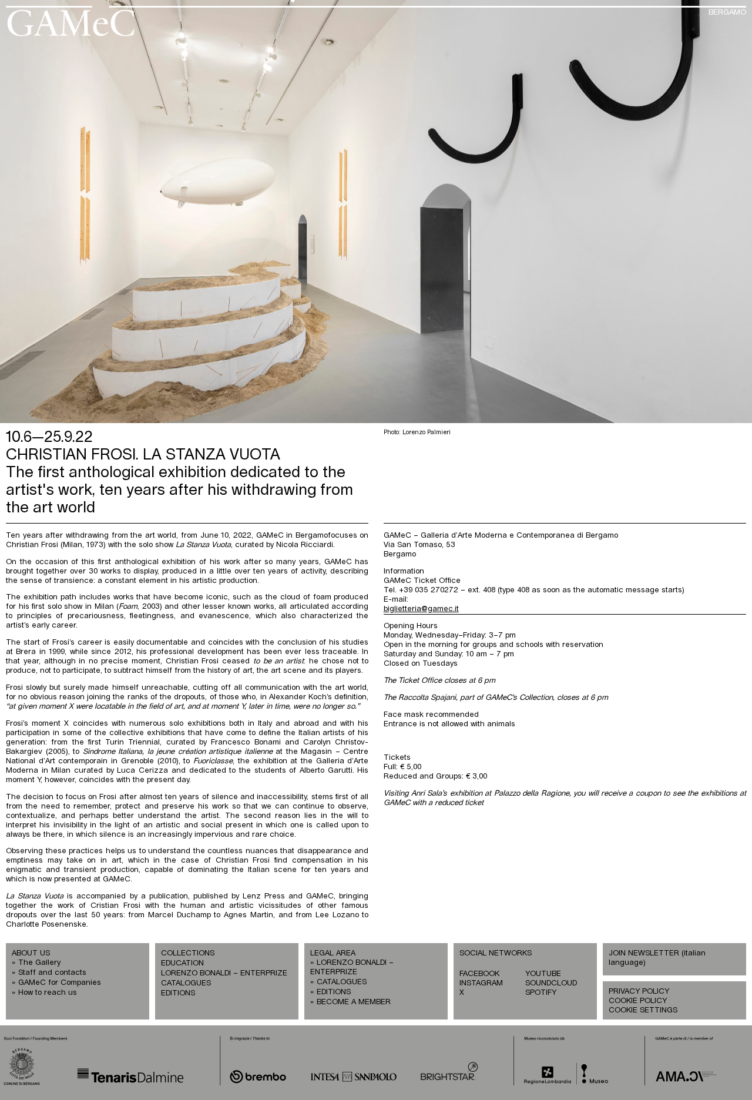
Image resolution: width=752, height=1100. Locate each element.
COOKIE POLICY (638, 1001)
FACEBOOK (479, 974)
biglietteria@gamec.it (421, 609)
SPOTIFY (540, 993)
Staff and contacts (52, 973)
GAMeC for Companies (59, 983)
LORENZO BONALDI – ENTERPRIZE (224, 973)
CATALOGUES (186, 983)
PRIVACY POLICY (639, 991)
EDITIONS (178, 993)
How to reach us (47, 993)
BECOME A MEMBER (354, 1002)
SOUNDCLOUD (551, 983)
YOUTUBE (543, 974)
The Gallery (39, 963)
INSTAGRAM (481, 983)
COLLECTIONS (187, 953)
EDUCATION (182, 963)
